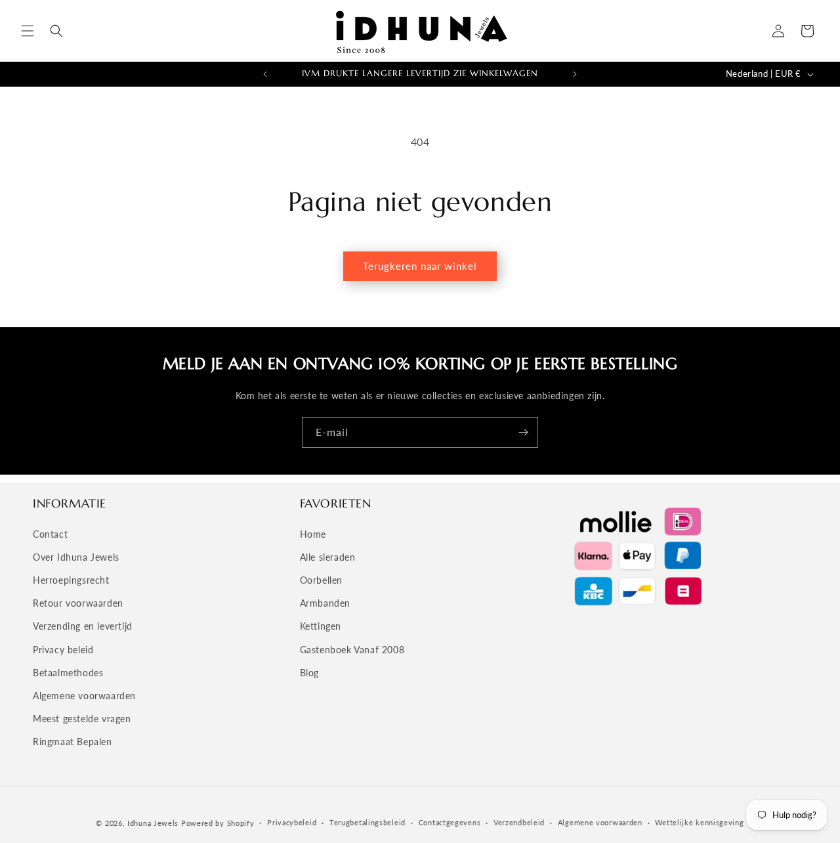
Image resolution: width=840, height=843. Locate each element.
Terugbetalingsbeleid (367, 822)
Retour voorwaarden (78, 603)
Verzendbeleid (519, 822)
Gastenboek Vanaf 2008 (352, 649)
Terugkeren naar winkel (420, 266)
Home (313, 534)
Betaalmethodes (68, 672)
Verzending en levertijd (83, 626)
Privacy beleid (63, 649)
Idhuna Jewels (152, 823)
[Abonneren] (523, 432)
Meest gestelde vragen (82, 718)
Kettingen (320, 626)
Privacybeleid (291, 822)
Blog (309, 672)
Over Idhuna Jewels (76, 557)
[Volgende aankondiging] (574, 74)
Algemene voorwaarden (84, 695)
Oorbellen (321, 580)
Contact (50, 534)
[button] (27, 30)
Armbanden (325, 603)
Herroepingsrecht (71, 580)
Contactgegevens (450, 822)
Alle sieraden (328, 557)
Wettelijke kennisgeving (699, 822)
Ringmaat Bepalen (72, 741)
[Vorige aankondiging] (265, 74)
